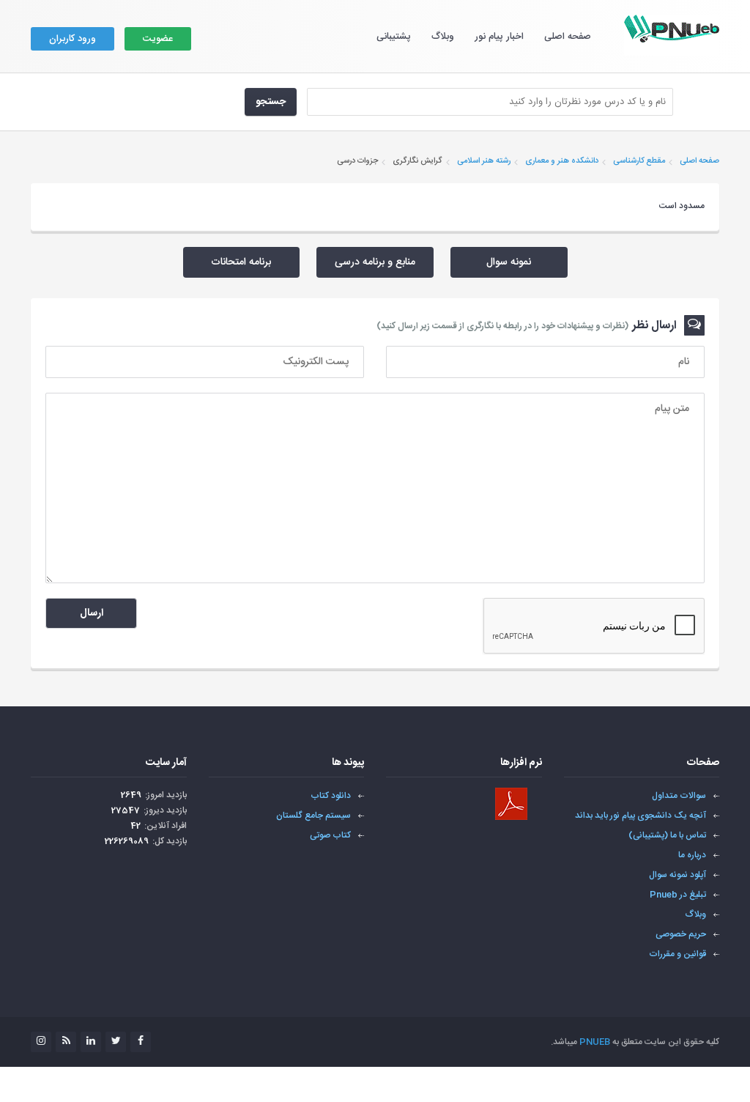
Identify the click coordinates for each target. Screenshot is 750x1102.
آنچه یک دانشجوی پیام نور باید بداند (640, 815)
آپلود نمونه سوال (677, 875)
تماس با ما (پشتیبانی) (667, 835)
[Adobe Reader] (511, 804)
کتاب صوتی (330, 835)
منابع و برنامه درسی (375, 262)
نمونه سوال (508, 262)
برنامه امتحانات (241, 262)
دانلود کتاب (331, 795)
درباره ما (692, 855)
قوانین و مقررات (677, 954)
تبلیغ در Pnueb (678, 894)
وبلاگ (442, 37)
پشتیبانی (393, 37)
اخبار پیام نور (499, 37)
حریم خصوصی (681, 934)
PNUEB (594, 1042)
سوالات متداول (679, 795)
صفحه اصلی (567, 37)
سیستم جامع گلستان (313, 815)
